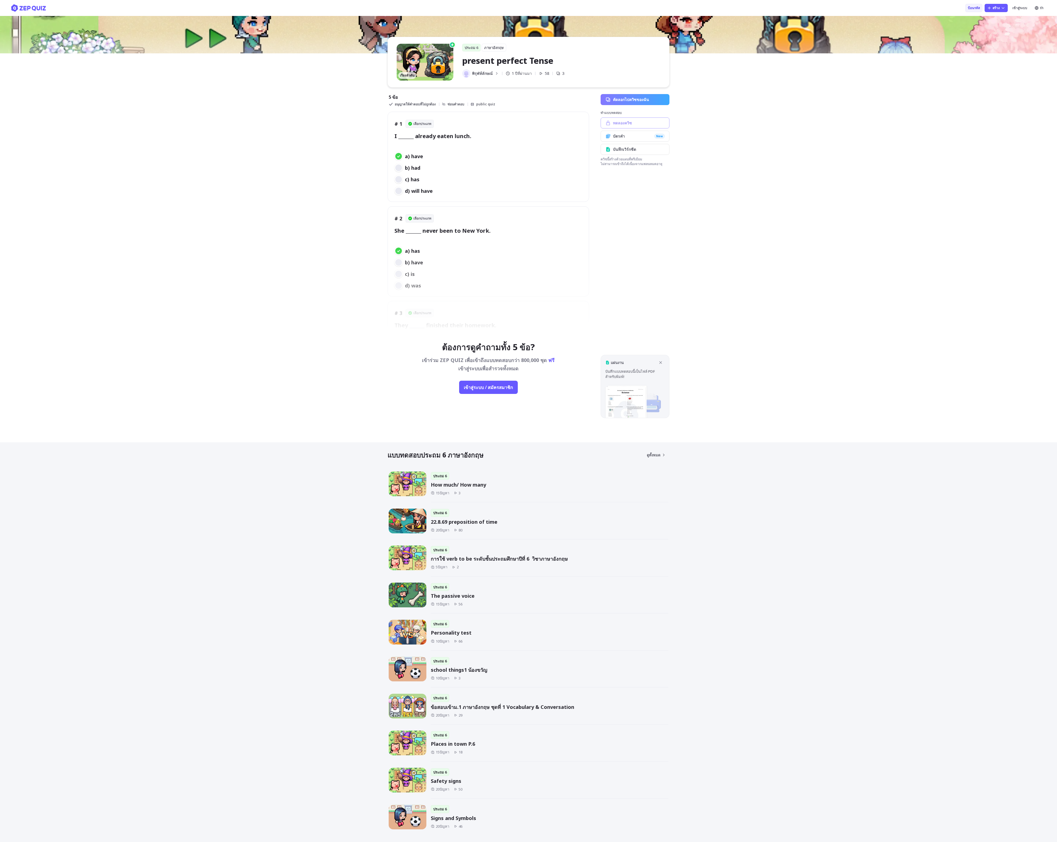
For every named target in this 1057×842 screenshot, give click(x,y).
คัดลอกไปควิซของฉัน (631, 99)
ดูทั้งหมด (653, 454)
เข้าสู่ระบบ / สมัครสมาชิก (488, 387)
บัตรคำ (638, 136)
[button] (635, 386)
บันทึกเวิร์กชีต (624, 149)
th (1042, 8)
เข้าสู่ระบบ (1019, 8)
